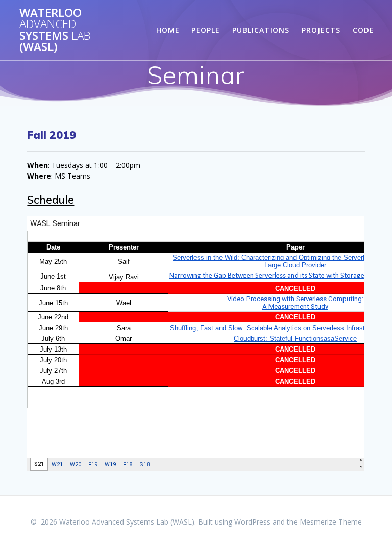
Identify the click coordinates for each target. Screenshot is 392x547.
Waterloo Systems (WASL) (54, 30)
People (205, 30)
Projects (321, 30)
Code (363, 30)
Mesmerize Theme (331, 522)
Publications (260, 30)
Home (168, 30)
